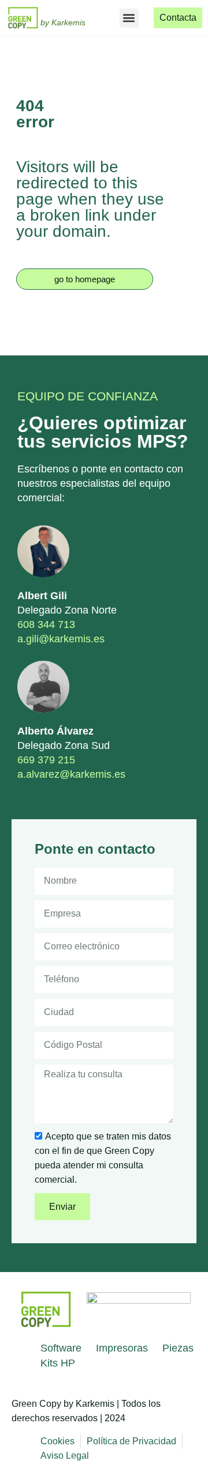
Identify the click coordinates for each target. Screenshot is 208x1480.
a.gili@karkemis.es (61, 639)
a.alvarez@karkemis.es (71, 774)
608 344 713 (46, 624)
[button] (129, 18)
